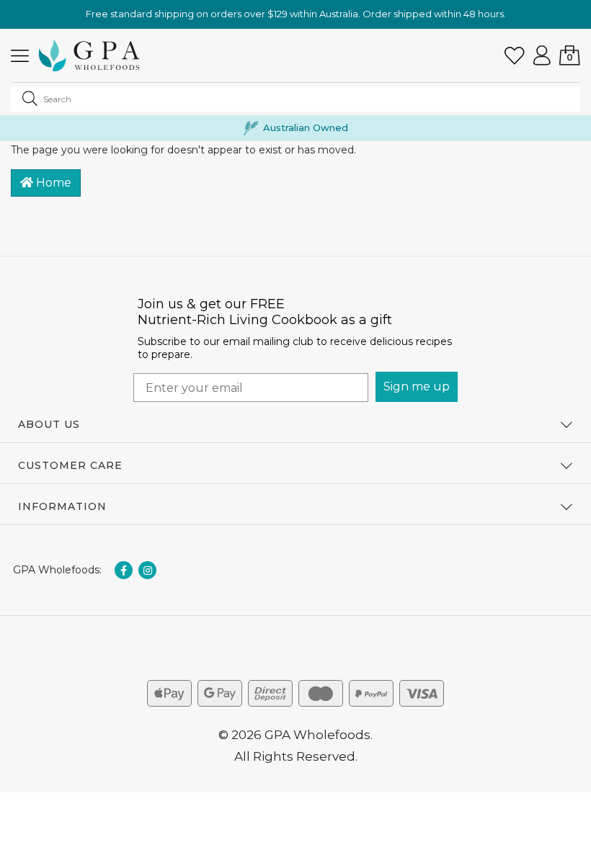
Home (52, 182)
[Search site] (30, 98)
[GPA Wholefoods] (89, 55)
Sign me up (416, 386)
